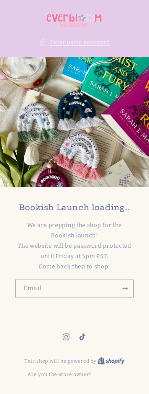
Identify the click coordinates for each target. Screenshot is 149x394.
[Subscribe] (125, 289)
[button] (74, 42)
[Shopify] (111, 361)
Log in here (107, 374)
